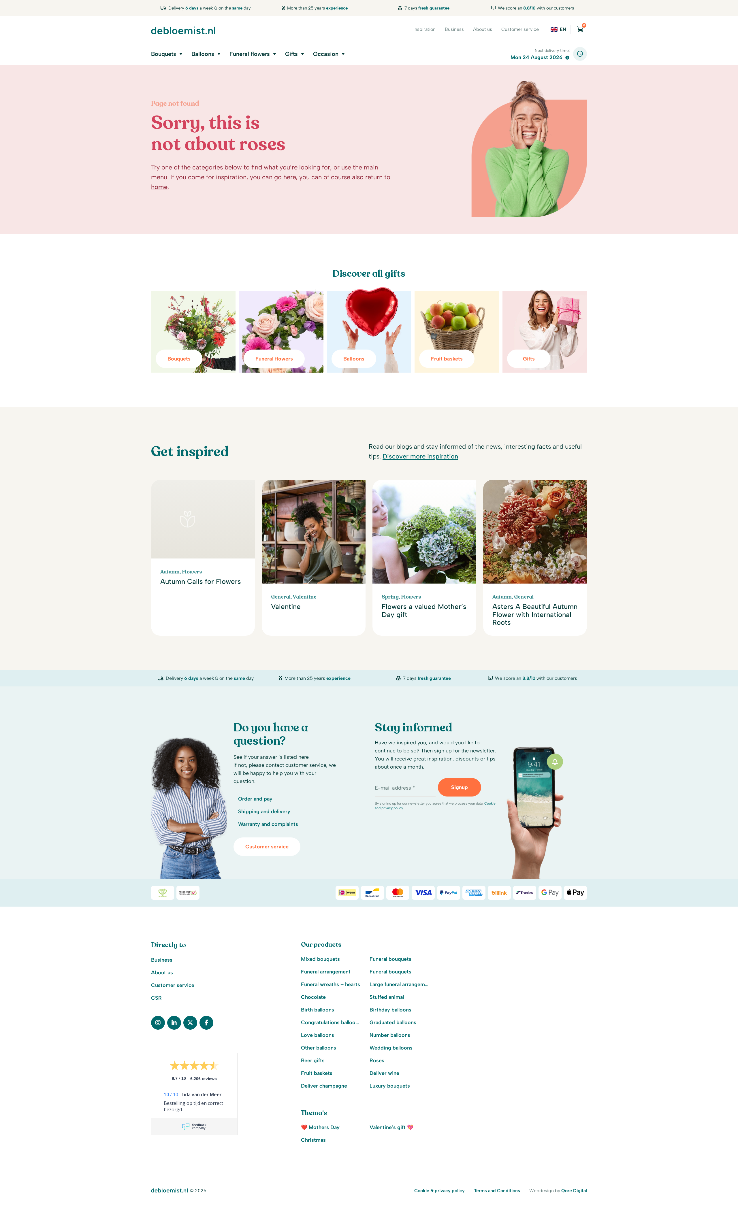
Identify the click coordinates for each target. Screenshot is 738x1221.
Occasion (325, 53)
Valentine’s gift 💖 (391, 1127)
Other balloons (318, 1048)
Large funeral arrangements (399, 984)
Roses (377, 1060)
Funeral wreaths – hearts (330, 984)
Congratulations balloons (330, 1022)
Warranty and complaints (268, 824)
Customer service (520, 29)
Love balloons (317, 1035)
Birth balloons (317, 1010)
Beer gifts (313, 1060)
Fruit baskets (316, 1073)
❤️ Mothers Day (320, 1127)
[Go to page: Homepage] (183, 30)
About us (482, 29)
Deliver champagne (324, 1086)
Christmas (313, 1140)
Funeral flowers (249, 53)
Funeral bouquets (390, 959)
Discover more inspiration (420, 456)
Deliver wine (384, 1073)
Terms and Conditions (497, 1190)
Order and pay (255, 799)
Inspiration (424, 29)
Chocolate (313, 997)
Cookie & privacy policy (439, 1190)
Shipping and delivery (264, 811)
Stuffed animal (387, 997)
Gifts (291, 53)
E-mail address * (395, 788)
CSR (156, 998)
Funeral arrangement (326, 972)
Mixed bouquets (320, 959)
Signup (459, 787)
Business (454, 29)
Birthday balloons (390, 1010)
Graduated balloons (393, 1022)
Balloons (202, 53)
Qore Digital (574, 1190)
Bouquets (163, 53)
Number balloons (390, 1035)
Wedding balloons (391, 1048)
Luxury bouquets (390, 1086)
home (159, 187)
